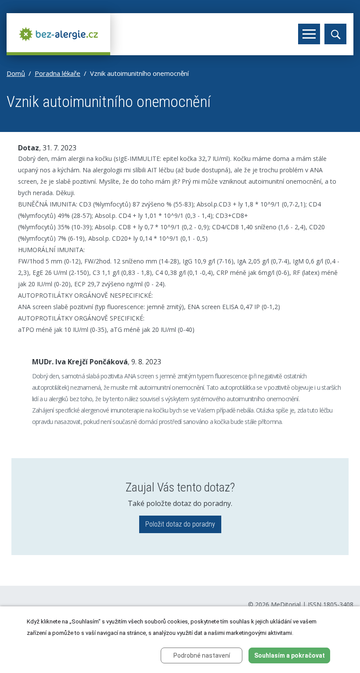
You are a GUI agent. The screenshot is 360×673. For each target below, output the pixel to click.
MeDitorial (286, 604)
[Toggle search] (335, 34)
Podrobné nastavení (201, 655)
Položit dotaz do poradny (180, 524)
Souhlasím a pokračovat (289, 655)
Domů (16, 73)
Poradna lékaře (57, 73)
